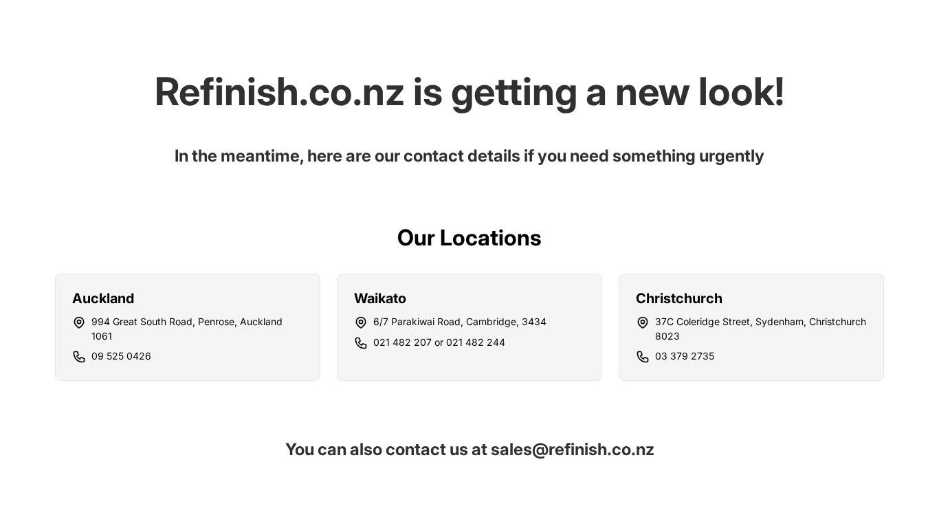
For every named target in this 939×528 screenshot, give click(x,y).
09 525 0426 (121, 356)
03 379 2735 (684, 356)
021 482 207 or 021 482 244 (439, 342)
